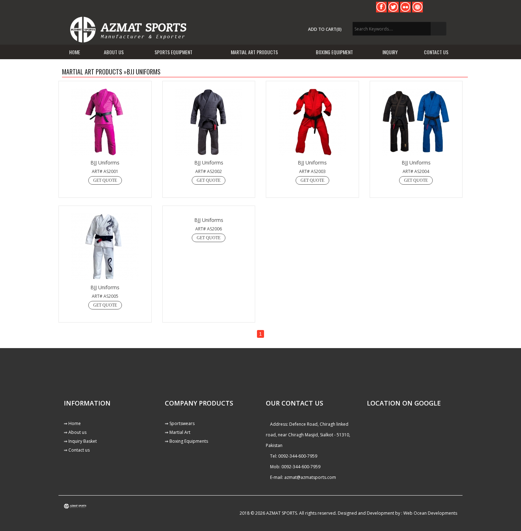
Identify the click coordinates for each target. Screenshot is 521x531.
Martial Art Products (254, 52)
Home (74, 52)
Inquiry (390, 52)
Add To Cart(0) (325, 29)
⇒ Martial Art (177, 432)
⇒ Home (72, 423)
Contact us (436, 52)
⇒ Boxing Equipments (186, 441)
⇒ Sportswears (180, 423)
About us (114, 52)
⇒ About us (75, 432)
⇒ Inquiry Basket (80, 441)
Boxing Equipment (334, 52)
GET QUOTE (105, 180)
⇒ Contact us (77, 450)
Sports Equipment (173, 52)
